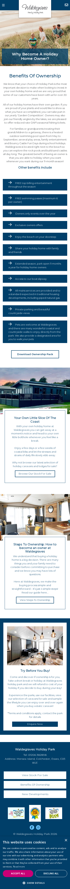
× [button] (65, 840)
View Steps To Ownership (35, 599)
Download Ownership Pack (35, 354)
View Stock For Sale (35, 775)
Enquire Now (65, 5)
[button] (35, 883)
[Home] (35, 9)
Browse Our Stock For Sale (35, 473)
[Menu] (5, 5)
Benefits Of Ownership (35, 784)
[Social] (32, 827)
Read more (19, 866)
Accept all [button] (18, 873)
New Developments (35, 794)
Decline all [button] (51, 873)
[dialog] (35, 862)
